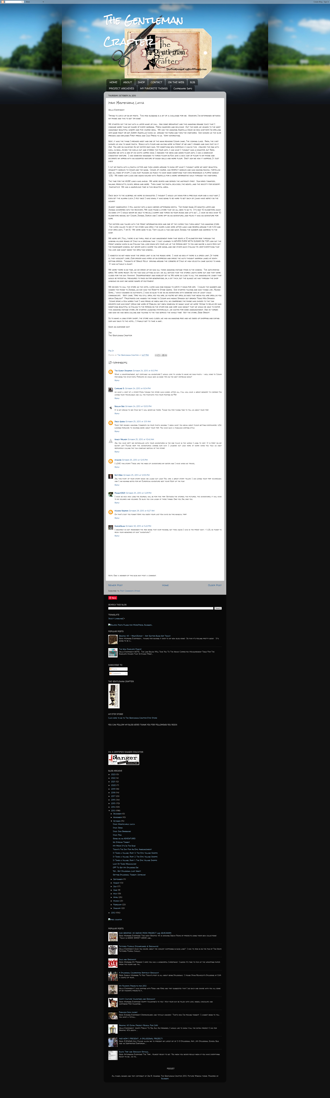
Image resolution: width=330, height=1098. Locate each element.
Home (165, 585)
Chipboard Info (183, 88)
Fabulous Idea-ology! (128, 1012)
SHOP (141, 82)
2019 (113, 789)
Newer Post (115, 585)
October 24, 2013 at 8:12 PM (145, 370)
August (116, 883)
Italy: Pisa (117, 835)
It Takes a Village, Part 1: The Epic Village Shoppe (135, 860)
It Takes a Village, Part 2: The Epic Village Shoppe (135, 856)
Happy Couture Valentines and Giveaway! (137, 999)
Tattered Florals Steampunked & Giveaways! (138, 946)
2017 (113, 796)
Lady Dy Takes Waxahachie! (124, 864)
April (116, 897)
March (116, 901)
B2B (192, 82)
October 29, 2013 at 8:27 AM (142, 510)
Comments (116, 673)
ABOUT (127, 82)
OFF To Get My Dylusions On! (125, 867)
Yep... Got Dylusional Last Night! (127, 871)
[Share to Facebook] (163, 355)
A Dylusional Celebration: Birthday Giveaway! (139, 972)
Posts (114, 669)
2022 (113, 778)
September (118, 879)
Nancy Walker (121, 439)
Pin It (111, 350)
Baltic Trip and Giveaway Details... (134, 1051)
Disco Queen (120, 421)
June (115, 890)
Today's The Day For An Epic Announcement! (132, 849)
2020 (113, 785)
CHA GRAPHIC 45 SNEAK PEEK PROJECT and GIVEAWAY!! (145, 933)
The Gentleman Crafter (128, 355)
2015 (113, 803)
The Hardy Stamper (123, 370)
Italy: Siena (118, 827)
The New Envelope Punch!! (130, 649)
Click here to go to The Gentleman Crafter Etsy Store (132, 718)
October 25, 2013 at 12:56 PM (136, 475)
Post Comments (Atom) (130, 591)
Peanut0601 (120, 493)
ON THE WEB (176, 82)
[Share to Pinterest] (166, 355)
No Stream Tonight (121, 842)
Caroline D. (119, 388)
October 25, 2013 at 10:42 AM (141, 439)
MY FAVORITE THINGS (154, 88)
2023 (113, 774)
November (117, 817)
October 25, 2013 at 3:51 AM (138, 421)
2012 (113, 912)
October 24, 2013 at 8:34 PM (138, 388)
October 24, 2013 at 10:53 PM (138, 406)
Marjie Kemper (121, 510)
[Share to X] (161, 355)
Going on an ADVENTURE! (124, 838)
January (117, 908)
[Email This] (156, 355)
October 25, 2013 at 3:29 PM (138, 493)
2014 (113, 807)
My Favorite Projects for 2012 (132, 986)
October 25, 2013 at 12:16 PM (135, 460)
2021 (113, 781)
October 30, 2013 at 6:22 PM (138, 526)
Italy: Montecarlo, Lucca (124, 824)
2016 (113, 800)
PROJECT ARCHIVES (121, 88)
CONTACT (156, 82)
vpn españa (111, 922)
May (115, 893)
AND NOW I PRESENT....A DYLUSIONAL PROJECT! (141, 1038)
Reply (117, 380)
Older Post (215, 585)
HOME (113, 82)
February (117, 904)
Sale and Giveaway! (127, 959)
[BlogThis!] (158, 355)
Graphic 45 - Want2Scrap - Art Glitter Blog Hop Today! (144, 636)
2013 (113, 810)
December (117, 813)
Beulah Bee (120, 406)
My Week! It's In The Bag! (124, 845)
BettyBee (119, 475)
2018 (113, 792)
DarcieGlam (120, 526)
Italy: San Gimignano (122, 831)
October (117, 821)
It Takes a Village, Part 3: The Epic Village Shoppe (135, 853)
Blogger (164, 1078)
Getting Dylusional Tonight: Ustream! (129, 874)
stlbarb (118, 460)
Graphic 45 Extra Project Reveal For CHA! (138, 1025)
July (115, 886)
